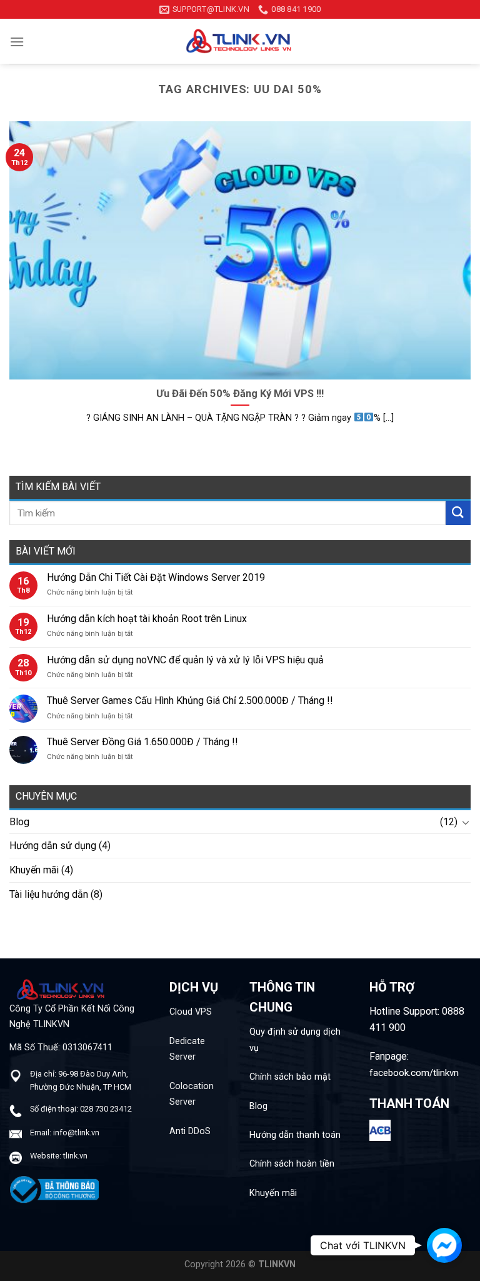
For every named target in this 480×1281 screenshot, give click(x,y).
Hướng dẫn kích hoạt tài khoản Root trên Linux (147, 619)
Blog (19, 822)
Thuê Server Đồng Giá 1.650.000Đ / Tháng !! (142, 742)
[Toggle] (466, 822)
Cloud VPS (190, 1012)
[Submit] (458, 513)
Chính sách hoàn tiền (291, 1163)
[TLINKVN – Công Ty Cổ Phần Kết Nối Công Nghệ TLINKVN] (240, 41)
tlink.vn (75, 1155)
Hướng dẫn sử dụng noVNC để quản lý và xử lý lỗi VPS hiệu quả (185, 660)
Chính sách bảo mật (290, 1077)
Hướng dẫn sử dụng (52, 845)
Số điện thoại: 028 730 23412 (81, 1108)
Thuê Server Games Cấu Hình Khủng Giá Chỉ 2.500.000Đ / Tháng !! (190, 700)
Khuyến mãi (34, 870)
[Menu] (16, 41)
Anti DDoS (190, 1131)
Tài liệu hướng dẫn (48, 894)
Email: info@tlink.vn (64, 1132)
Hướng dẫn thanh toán (295, 1135)
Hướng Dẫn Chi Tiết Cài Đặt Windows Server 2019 (156, 577)
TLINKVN (277, 1264)
